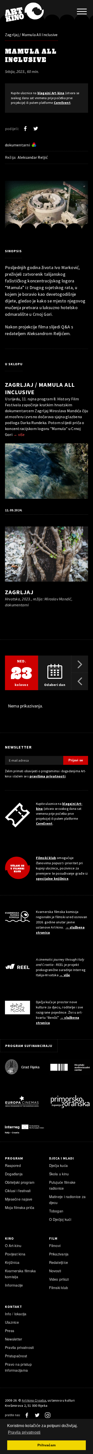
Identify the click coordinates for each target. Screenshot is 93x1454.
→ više (19, 434)
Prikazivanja (59, 1253)
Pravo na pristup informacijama (18, 1367)
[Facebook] (25, 129)
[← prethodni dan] (79, 681)
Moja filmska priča (19, 1207)
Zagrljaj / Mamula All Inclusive (31, 34)
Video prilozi (59, 1279)
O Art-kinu (13, 1245)
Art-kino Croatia (34, 1400)
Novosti (55, 1270)
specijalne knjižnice (52, 878)
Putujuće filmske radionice (62, 1185)
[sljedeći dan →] (79, 664)
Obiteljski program (19, 1182)
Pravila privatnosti (19, 1347)
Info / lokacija (16, 1313)
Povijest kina (15, 1253)
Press (9, 1330)
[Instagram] (48, 1415)
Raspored (13, 1165)
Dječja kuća (58, 1165)
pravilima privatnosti (47, 776)
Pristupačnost (16, 1355)
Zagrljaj (19, 592)
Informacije (14, 1285)
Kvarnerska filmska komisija (20, 1273)
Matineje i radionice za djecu (67, 1199)
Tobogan (56, 1210)
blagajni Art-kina (50, 93)
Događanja (14, 1173)
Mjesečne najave (18, 1199)
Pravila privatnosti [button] (24, 1432)
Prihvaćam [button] (46, 1445)
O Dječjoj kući (60, 1219)
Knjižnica (12, 1262)
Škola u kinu (59, 1173)
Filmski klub (46, 858)
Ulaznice (12, 1322)
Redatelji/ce (58, 1262)
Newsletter (13, 1339)
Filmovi (55, 1245)
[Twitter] (36, 129)
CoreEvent (62, 103)
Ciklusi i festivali (18, 1190)
